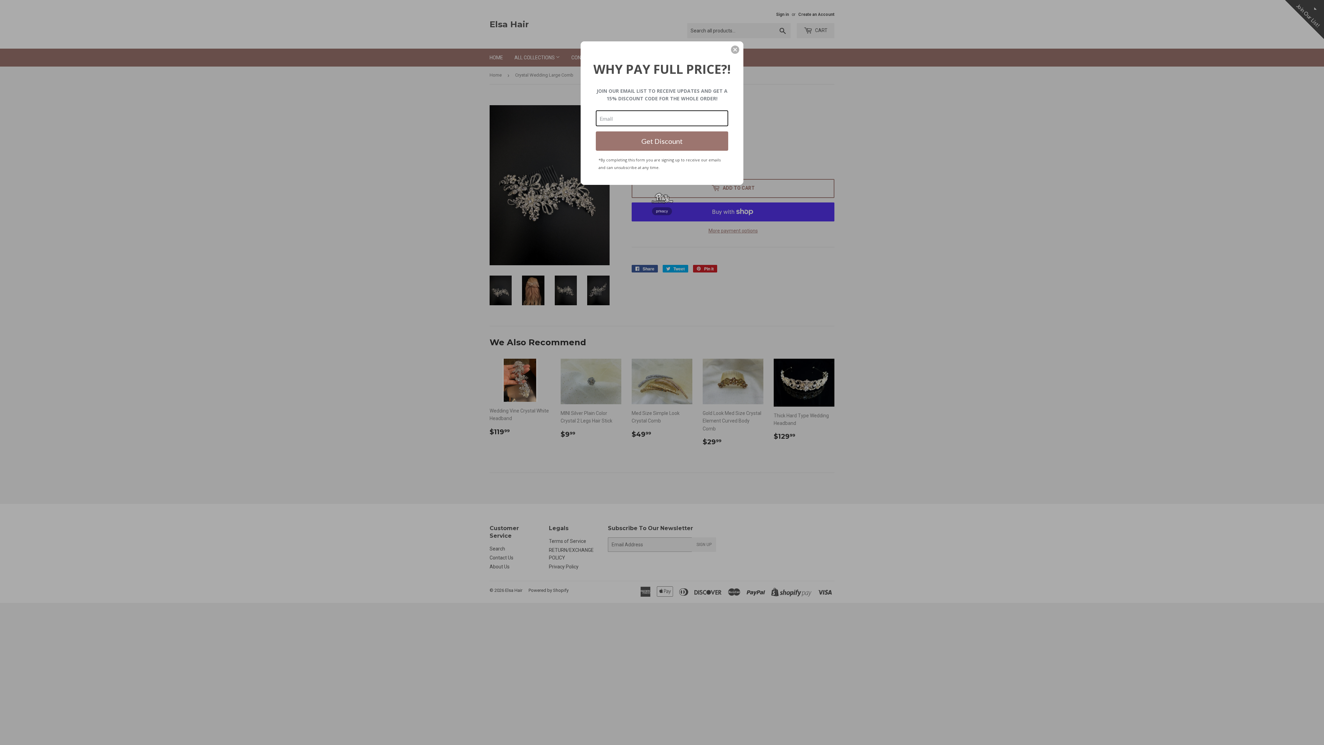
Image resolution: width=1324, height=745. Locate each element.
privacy (662, 211)
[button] (735, 50)
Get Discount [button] (662, 141)
